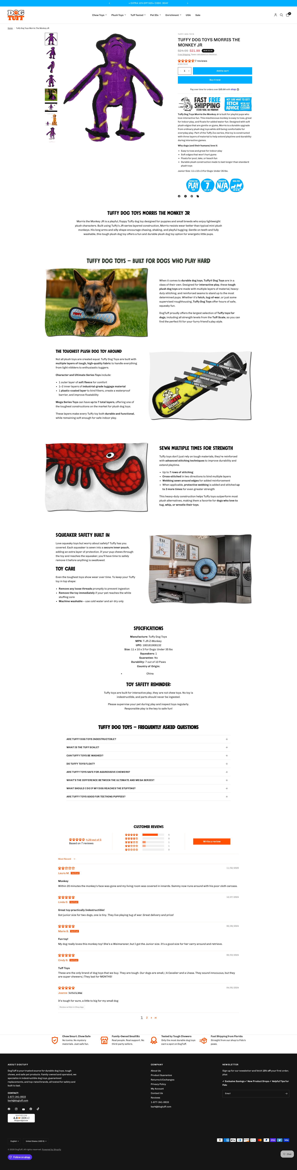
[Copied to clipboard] (198, 196)
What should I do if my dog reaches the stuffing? (101, 788)
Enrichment (172, 15)
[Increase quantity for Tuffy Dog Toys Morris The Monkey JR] (189, 70)
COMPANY (157, 1065)
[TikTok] (40, 1108)
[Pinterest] (192, 196)
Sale (197, 15)
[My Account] (275, 15)
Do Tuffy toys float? (81, 763)
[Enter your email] (286, 1093)
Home (10, 28)
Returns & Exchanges (162, 1079)
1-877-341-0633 (17, 1096)
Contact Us (157, 1093)
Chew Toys (98, 15)
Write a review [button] (212, 841)
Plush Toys (117, 15)
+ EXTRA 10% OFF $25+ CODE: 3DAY (148, 3)
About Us (156, 1070)
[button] (186, 60)
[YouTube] (25, 1109)
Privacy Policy (158, 1084)
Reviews (155, 1097)
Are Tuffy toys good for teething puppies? (96, 796)
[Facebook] (180, 196)
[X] (186, 196)
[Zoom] (162, 39)
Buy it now (215, 80)
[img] (66, 868)
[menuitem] (99, 15)
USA (188, 15)
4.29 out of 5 (93, 839)
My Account (157, 1088)
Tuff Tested (137, 15)
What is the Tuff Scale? (83, 747)
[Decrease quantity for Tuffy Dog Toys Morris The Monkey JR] (180, 70)
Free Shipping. (184, 54)
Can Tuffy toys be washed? (85, 755)
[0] (286, 15)
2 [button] (147, 1017)
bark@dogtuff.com (161, 1106)
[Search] (281, 15)
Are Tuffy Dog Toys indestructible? (91, 739)
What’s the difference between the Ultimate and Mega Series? (110, 780)
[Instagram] (18, 1109)
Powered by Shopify (51, 1149)
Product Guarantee (161, 1075)
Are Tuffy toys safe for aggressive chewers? (98, 771)
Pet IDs (154, 15)
